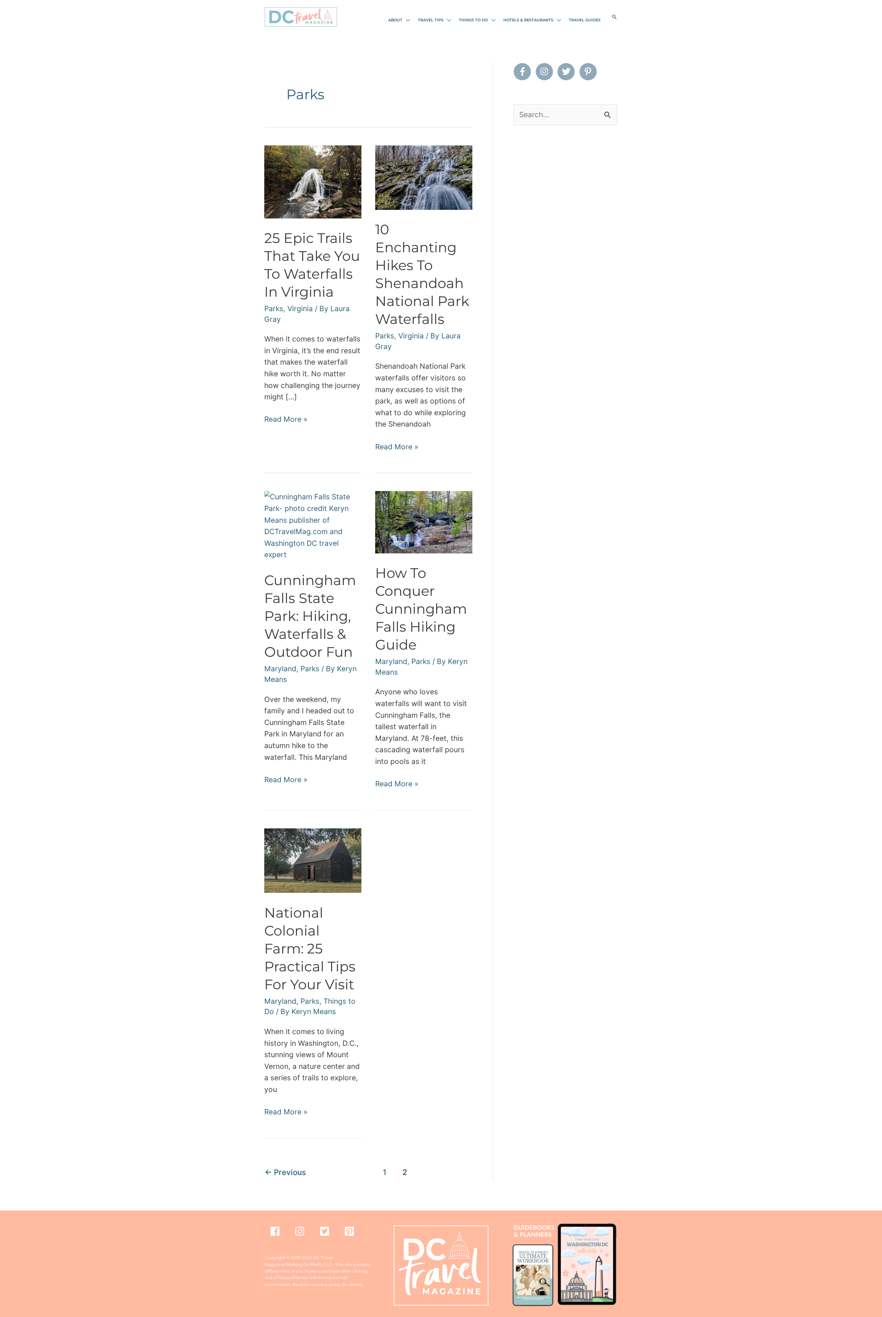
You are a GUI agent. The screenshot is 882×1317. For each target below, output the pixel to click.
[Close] (552, 570)
